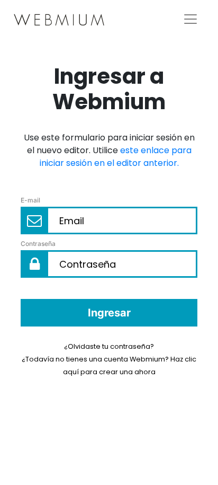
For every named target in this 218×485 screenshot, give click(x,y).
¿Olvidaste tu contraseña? (109, 346)
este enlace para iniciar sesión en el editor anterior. (116, 156)
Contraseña (38, 244)
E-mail (30, 200)
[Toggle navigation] (190, 19)
